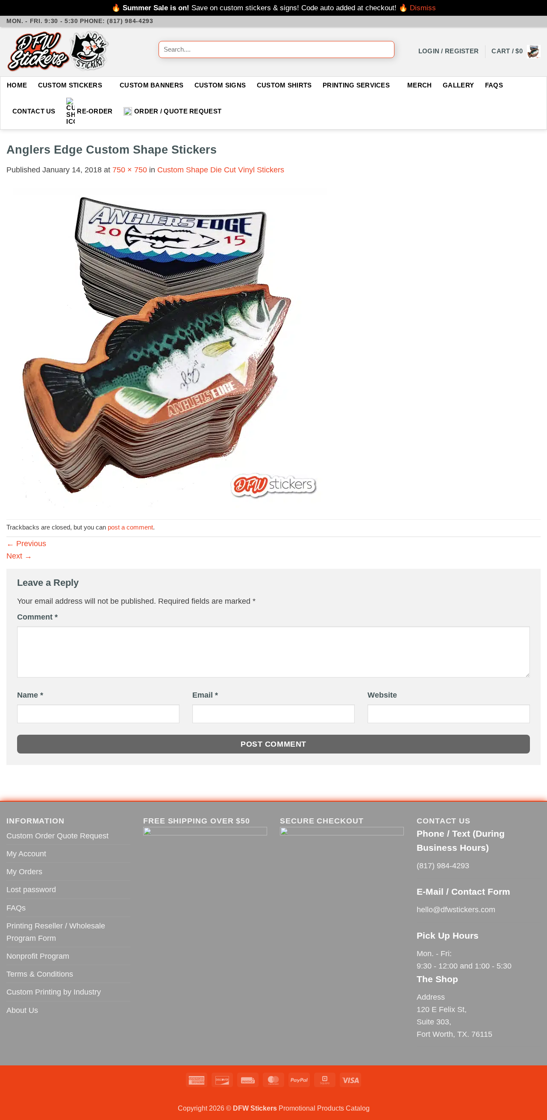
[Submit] (385, 52)
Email (205, 695)
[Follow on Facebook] (499, 21)
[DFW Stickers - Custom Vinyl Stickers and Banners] (76, 51)
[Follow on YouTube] (536, 21)
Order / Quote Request (177, 111)
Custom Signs (220, 85)
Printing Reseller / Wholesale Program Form (55, 932)
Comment (37, 617)
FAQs (494, 85)
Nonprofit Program (37, 955)
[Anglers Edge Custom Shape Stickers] (166, 346)
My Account (26, 853)
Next (19, 555)
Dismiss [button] (423, 8)
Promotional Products (311, 1108)
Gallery (458, 85)
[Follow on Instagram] (508, 21)
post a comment (130, 527)
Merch (419, 85)
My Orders (24, 871)
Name (30, 695)
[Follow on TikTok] (518, 21)
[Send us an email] (526, 21)
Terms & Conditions (39, 973)
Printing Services (356, 85)
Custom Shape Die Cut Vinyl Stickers (220, 169)
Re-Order (94, 111)
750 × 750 (129, 169)
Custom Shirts (284, 85)
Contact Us (34, 111)
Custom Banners (151, 85)
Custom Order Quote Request (57, 835)
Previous (26, 543)
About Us (22, 1010)
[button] (448, 51)
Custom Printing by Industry (53, 991)
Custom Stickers (70, 85)
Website (382, 695)
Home (17, 85)
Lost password (31, 889)
